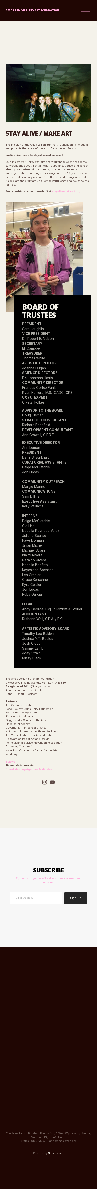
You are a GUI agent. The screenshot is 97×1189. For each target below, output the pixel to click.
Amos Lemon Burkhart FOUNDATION (32, 10)
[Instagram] (44, 782)
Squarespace (56, 1153)
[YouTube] (52, 782)
